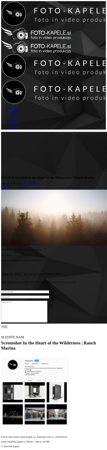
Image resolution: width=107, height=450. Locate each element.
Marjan (24, 183)
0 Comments (33, 183)
